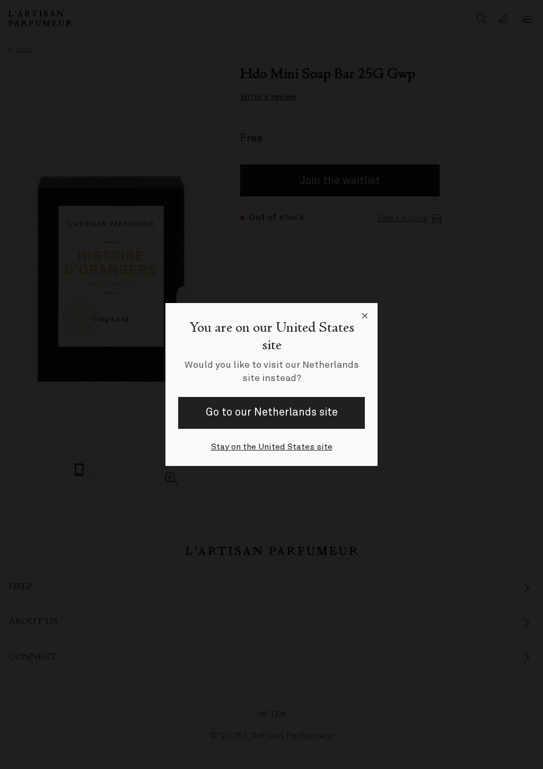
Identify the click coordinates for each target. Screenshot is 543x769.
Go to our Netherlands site (272, 412)
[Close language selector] (364, 315)
